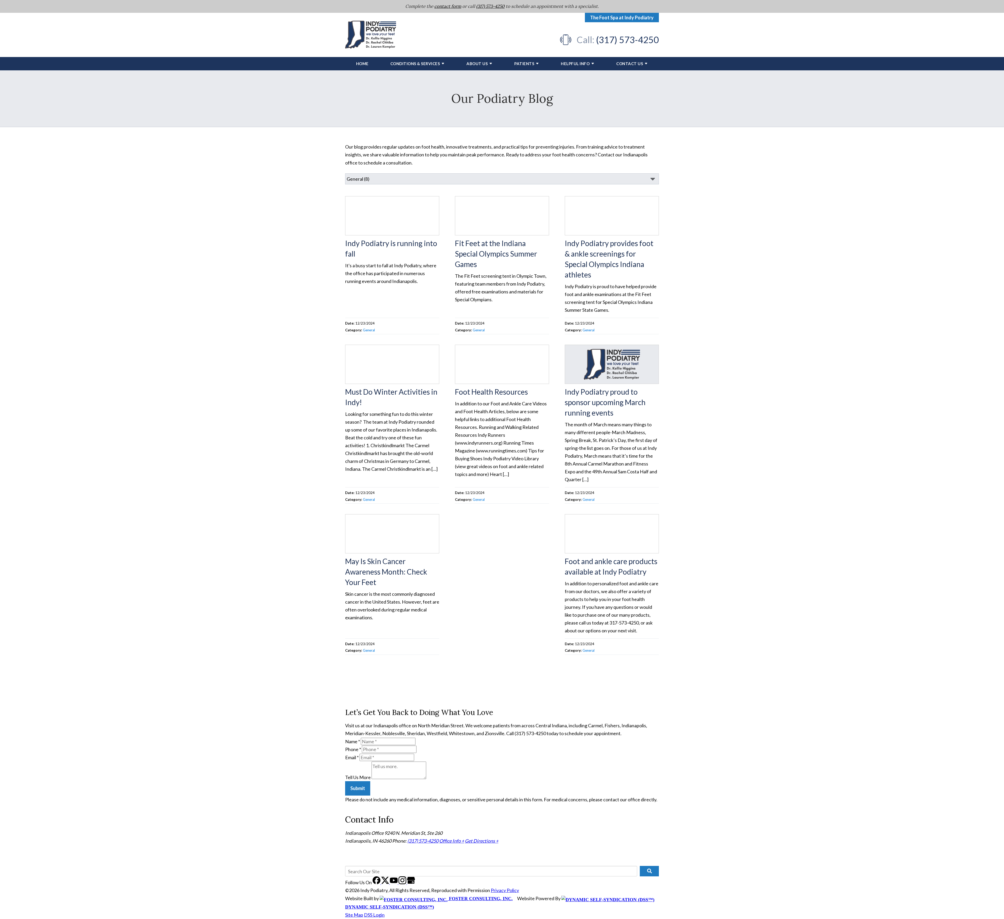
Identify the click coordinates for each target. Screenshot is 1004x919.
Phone (353, 749)
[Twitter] (385, 882)
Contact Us (629, 63)
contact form (447, 6)
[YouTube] (394, 882)
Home (362, 63)
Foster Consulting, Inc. (480, 898)
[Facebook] (377, 882)
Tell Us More (358, 777)
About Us (477, 63)
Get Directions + (481, 841)
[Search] (649, 871)
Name (352, 741)
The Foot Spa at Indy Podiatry (622, 17)
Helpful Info (575, 63)
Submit (357, 788)
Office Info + (451, 841)
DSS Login (374, 915)
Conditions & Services (415, 63)
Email (352, 757)
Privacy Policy (505, 890)
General (369, 330)
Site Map (354, 915)
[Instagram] (402, 882)
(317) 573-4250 (490, 6)
